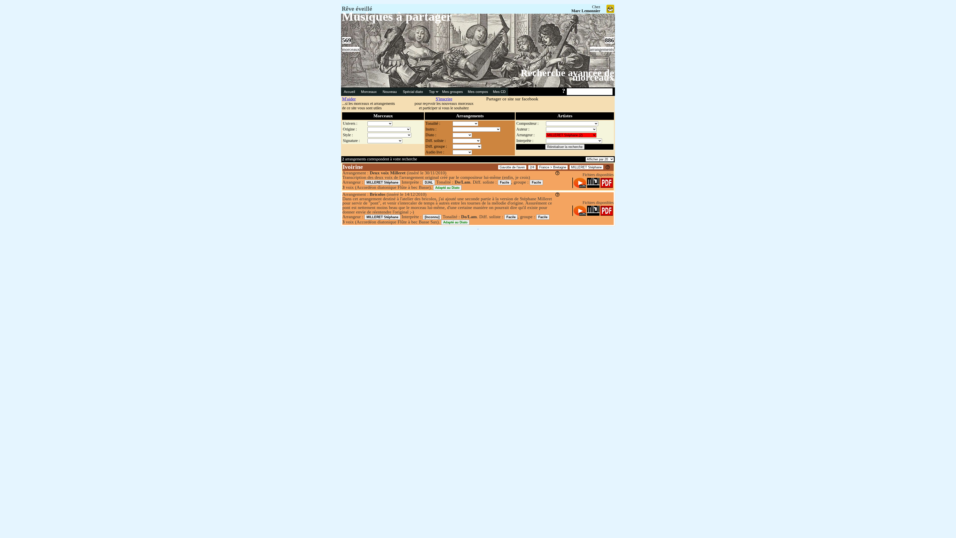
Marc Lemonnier (585, 11)
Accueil (350, 92)
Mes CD (499, 92)
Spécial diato (413, 92)
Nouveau (390, 92)
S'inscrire (444, 98)
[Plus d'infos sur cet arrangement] (557, 173)
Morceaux (369, 92)
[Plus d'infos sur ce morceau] (608, 168)
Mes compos (478, 92)
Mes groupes (452, 92)
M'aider (349, 98)
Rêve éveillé (357, 8)
